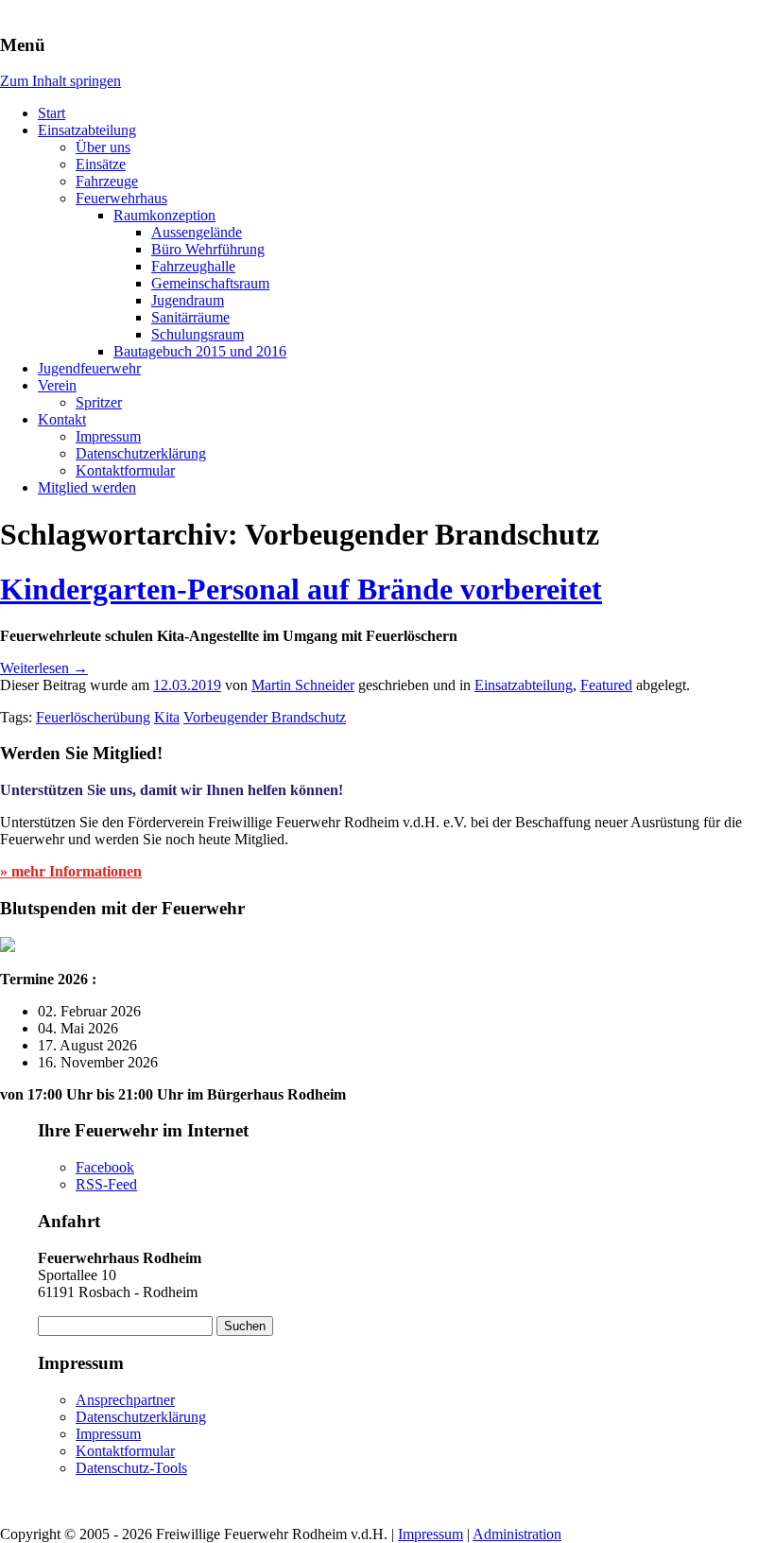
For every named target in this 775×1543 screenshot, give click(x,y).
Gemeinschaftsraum (210, 283)
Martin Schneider (302, 685)
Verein (57, 385)
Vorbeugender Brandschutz (264, 717)
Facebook (105, 1167)
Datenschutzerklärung (141, 453)
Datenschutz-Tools (131, 1468)
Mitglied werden (87, 487)
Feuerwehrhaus (121, 198)
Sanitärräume (190, 317)
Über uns (103, 147)
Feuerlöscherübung (93, 717)
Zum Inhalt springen (60, 81)
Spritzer (99, 402)
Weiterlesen (44, 668)
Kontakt (62, 419)
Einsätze (101, 164)
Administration (517, 1534)
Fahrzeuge (107, 181)
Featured (606, 685)
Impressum (108, 436)
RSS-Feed (106, 1184)
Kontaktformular (125, 470)
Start (51, 113)
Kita (167, 717)
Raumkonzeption (164, 215)
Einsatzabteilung (87, 130)
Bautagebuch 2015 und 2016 (199, 351)
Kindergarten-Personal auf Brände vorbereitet (301, 589)
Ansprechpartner (125, 1400)
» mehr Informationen (71, 871)
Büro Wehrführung (208, 249)
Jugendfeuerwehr (89, 368)
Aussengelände (196, 232)
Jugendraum (187, 300)
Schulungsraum (197, 334)
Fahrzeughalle (193, 266)
